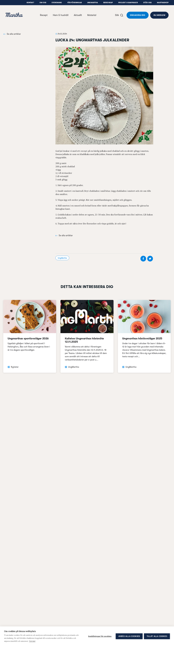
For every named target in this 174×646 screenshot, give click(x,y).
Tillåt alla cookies (157, 636)
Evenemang (57, 3)
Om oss (43, 3)
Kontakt (30, 3)
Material (91, 15)
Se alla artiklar (14, 34)
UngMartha (92, 3)
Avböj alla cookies (129, 636)
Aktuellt (78, 15)
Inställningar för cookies (100, 636)
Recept (43, 15)
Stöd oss (147, 3)
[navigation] (14, 15)
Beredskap (108, 3)
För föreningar (74, 3)
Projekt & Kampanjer (128, 3)
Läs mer (32, 641)
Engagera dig (137, 15)
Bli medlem (159, 15)
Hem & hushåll (60, 15)
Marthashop (163, 3)
